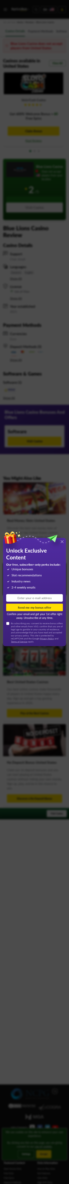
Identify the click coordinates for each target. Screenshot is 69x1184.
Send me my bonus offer (34, 607)
